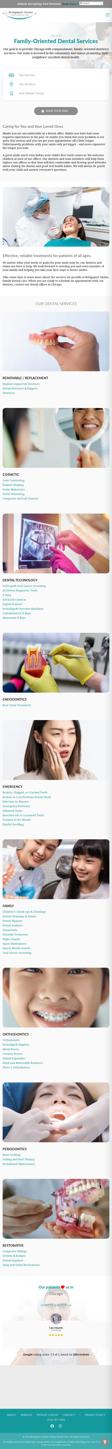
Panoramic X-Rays (14, 618)
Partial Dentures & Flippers (20, 388)
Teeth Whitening (13, 494)
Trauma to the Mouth (17, 820)
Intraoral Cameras (14, 600)
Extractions (10, 930)
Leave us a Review (54, 1305)
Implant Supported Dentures (21, 384)
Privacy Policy (95, 1415)
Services (26, 1415)
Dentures (9, 393)
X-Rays (7, 595)
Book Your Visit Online (78, 4)
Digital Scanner (12, 604)
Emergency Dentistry (16, 806)
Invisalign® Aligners (16, 1045)
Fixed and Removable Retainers (23, 1063)
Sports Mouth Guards (16, 948)
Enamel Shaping (13, 485)
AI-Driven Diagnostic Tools (20, 590)
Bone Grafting (12, 1155)
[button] (6, 1330)
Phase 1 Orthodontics (16, 1067)
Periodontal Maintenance (19, 1164)
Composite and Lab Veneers (20, 498)
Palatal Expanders (14, 1058)
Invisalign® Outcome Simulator (23, 609)
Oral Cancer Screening (17, 953)
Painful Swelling (13, 824)
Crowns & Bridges (14, 1256)
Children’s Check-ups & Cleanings (24, 912)
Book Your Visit (57, 111)
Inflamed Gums (12, 811)
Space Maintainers (14, 944)
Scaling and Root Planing (19, 1159)
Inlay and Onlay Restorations (21, 1265)
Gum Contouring (13, 480)
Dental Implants (13, 1260)
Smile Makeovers (14, 489)
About (11, 1415)
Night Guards (11, 939)
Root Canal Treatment (17, 705)
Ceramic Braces (12, 1054)
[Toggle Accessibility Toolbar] (105, 1442)
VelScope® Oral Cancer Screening (24, 586)
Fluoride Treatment (15, 934)
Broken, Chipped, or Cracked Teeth (25, 792)
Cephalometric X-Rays (17, 613)
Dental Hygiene (12, 921)
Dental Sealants (13, 925)
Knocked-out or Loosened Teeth (23, 815)
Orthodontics (11, 1040)
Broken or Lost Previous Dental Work (27, 797)
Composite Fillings (15, 1251)
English (86, 3)
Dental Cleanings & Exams (19, 916)
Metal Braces (11, 1049)
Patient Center (47, 1415)
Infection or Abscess (16, 802)
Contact (69, 1415)
